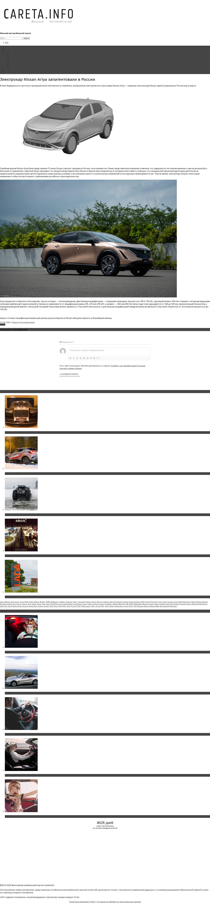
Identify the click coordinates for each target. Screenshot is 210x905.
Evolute (125, 602)
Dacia (94, 602)
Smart (20, 606)
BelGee (36, 602)
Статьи (8, 49)
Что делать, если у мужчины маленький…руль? (28, 734)
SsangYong (33, 606)
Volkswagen (85, 606)
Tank (51, 606)
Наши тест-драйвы (17, 55)
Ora (171, 604)
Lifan (90, 604)
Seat (5, 606)
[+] (98, 358)
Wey (102, 606)
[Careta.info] (39, 26)
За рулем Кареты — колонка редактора (26, 60)
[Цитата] (91, 358)
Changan (69, 602)
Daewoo (100, 602)
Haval (193, 602)
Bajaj (31, 602)
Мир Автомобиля (162, 606)
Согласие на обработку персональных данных (119, 901)
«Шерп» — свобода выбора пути (21, 514)
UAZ (78, 606)
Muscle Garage (148, 604)
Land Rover (77, 604)
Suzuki (46, 606)
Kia (56, 604)
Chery (75, 602)
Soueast (25, 606)
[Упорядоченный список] (84, 358)
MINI (131, 604)
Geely (164, 602)
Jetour (39, 604)
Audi (12, 602)
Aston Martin (5, 602)
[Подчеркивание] (77, 358)
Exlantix (137, 602)
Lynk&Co (108, 604)
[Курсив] (74, 358)
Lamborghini (67, 604)
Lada (60, 604)
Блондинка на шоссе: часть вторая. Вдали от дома (30, 693)
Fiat (152, 602)
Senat (10, 606)
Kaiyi (48, 604)
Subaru (40, 606)
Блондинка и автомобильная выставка (24, 816)
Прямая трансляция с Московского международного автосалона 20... (39, 555)
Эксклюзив (14, 58)
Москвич (173, 606)
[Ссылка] (94, 358)
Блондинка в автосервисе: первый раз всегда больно (31, 652)
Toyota (73, 606)
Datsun (106, 602)
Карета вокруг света (18, 64)
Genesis (170, 602)
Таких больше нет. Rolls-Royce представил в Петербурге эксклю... (37, 432)
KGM (52, 604)
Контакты (9, 71)
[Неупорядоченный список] (87, 358)
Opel (168, 604)
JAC (14, 604)
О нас (7, 73)
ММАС (13, 68)
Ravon (188, 604)
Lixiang (95, 604)
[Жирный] (70, 358)
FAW (143, 602)
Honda (198, 602)
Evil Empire (117, 602)
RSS (6, 43)
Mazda (115, 604)
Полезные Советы (17, 66)
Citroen (88, 602)
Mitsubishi (138, 604)
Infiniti (9, 604)
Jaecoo (19, 604)
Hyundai (3, 604)
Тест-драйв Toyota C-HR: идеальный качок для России (32, 473)
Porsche (183, 604)
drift (111, 602)
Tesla (68, 606)
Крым (152, 606)
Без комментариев (27, 322)
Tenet (56, 606)
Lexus (84, 604)
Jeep (29, 604)
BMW (48, 602)
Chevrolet (81, 602)
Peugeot (176, 604)
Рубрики (8, 51)
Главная (8, 47)
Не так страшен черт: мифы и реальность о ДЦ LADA (31, 597)
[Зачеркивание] (80, 358)
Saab (2, 606)
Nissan (2, 325)
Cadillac (62, 602)
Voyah (98, 606)
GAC (160, 602)
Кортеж (147, 606)
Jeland (33, 604)
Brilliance (54, 602)
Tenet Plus (62, 606)
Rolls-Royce (203, 604)
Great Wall (178, 602)
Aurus (17, 602)
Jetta (43, 604)
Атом (126, 606)
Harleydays (186, 602)
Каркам (141, 606)
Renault (195, 604)
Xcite (107, 606)
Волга (131, 606)
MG (127, 604)
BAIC (26, 602)
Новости (13, 53)
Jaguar (24, 604)
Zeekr (111, 606)
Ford (155, 602)
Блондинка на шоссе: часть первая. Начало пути (29, 775)
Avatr (22, 602)
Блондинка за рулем (18, 62)
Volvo (93, 606)
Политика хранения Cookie (82, 901)
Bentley (43, 602)
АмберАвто (119, 606)
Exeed (131, 602)
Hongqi (205, 602)
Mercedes (122, 604)
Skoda (14, 606)
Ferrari (147, 602)
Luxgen (101, 604)
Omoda (163, 604)
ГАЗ (135, 606)
